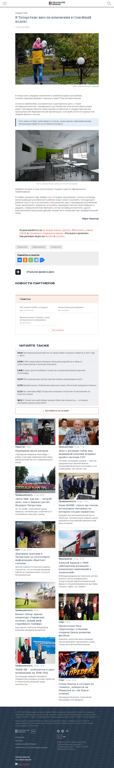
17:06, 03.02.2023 (22, 27)
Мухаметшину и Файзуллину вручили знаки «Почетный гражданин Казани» (56, 385)
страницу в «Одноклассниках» (46, 233)
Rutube (49, 236)
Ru (59, 737)
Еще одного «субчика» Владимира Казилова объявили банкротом (31, 622)
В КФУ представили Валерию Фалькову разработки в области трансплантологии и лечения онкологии (49, 363)
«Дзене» (60, 236)
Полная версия (22, 757)
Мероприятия (65, 559)
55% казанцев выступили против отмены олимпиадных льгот (49, 379)
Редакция (19, 737)
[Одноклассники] (25, 260)
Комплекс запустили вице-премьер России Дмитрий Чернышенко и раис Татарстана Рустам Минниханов (77, 635)
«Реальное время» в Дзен (40, 271)
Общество (21, 13)
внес (50, 197)
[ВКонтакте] (19, 260)
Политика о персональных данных (31, 748)
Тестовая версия (23, 759)
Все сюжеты (58, 330)
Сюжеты (25, 299)
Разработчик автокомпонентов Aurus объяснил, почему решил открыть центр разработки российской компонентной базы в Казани (78, 514)
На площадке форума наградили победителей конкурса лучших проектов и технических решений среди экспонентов (34, 677)
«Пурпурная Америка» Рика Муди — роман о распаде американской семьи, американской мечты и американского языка (34, 456)
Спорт (62, 622)
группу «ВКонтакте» (73, 230)
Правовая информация (25, 744)
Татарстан (56, 247)
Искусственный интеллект (70, 308)
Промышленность (24, 495)
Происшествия (66, 447)
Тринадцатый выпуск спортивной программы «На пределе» (76, 691)
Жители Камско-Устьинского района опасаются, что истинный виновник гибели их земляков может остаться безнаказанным (32, 564)
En (64, 737)
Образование (38, 247)
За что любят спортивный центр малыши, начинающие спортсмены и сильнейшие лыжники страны (33, 506)
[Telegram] (36, 260)
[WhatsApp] (31, 260)
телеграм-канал (52, 230)
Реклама (19, 741)
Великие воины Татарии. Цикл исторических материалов (34, 320)
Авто (17, 550)
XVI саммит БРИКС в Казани (33, 308)
